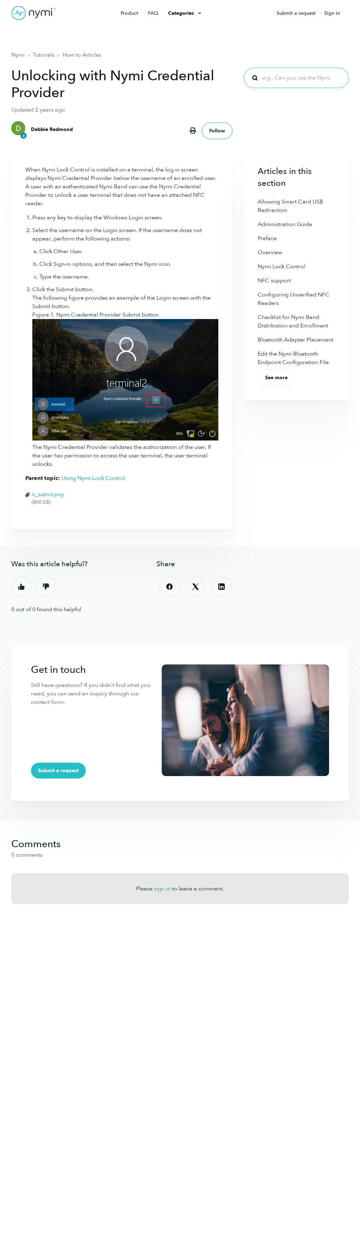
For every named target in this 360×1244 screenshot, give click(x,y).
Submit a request (296, 13)
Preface (267, 238)
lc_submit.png (48, 494)
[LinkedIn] (221, 586)
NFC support (274, 281)
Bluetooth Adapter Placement (295, 340)
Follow (217, 130)
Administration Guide (285, 224)
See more (276, 377)
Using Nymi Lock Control (93, 478)
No (46, 586)
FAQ (153, 13)
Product (129, 13)
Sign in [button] (332, 13)
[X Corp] (195, 586)
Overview (270, 252)
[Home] (34, 13)
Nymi (18, 55)
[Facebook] (169, 586)
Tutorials (43, 55)
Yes (21, 586)
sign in (162, 889)
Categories (181, 13)
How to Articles (82, 55)
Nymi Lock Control (282, 266)
